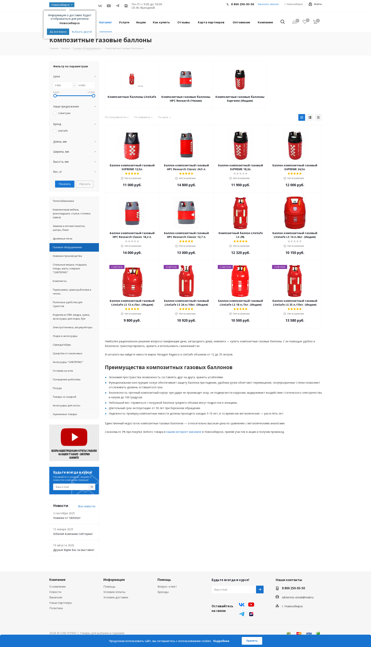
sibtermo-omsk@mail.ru (298, 597)
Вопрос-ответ (167, 586)
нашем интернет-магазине (183, 432)
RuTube (126, 5)
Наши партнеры (60, 603)
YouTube (108, 5)
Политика (56, 608)
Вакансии (55, 597)
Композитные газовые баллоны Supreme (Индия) (239, 98)
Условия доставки (115, 597)
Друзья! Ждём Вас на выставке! (73, 550)
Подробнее (221, 641)
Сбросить (85, 184)
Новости (55, 592)
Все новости (86, 506)
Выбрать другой (82, 31)
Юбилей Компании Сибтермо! (73, 534)
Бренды (163, 592)
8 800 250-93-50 (293, 588)
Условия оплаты (114, 592)
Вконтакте (100, 5)
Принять (252, 640)
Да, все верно (58, 31)
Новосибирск (60, 5)
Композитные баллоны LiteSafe (132, 97)
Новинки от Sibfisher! (66, 518)
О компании (57, 586)
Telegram (242, 614)
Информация (114, 580)
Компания (57, 580)
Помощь (109, 586)
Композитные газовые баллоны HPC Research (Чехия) (185, 98)
